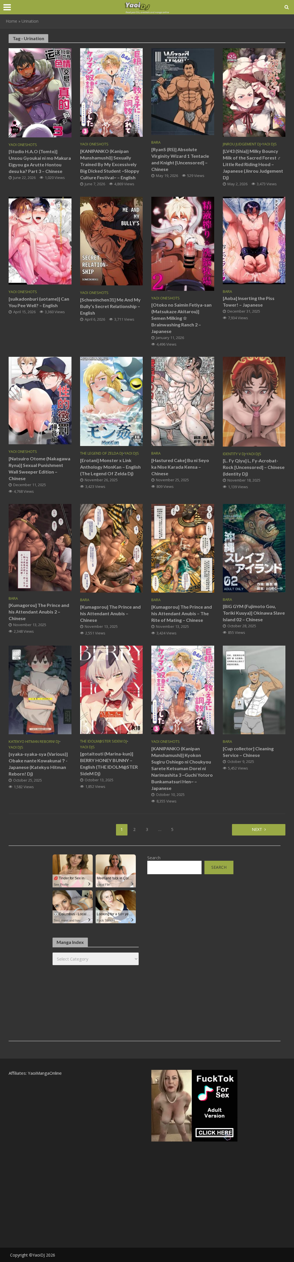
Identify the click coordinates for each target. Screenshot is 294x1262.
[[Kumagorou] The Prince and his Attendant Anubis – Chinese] (111, 548)
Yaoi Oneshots (23, 144)
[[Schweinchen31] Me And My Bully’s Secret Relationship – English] (111, 240)
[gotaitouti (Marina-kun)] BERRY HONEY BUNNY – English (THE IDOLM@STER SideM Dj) (109, 763)
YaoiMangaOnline (45, 1073)
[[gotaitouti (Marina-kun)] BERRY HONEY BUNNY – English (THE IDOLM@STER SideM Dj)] (111, 689)
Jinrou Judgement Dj (242, 144)
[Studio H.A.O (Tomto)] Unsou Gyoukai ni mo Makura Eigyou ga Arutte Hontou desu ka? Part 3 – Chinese (40, 161)
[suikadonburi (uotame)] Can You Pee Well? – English (39, 302)
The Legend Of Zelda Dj (101, 453)
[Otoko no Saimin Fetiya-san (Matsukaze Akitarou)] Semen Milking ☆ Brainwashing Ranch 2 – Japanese (181, 318)
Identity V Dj (234, 453)
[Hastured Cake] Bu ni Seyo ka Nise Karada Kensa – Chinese (180, 466)
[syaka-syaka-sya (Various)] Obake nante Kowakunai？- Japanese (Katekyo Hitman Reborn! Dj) (38, 763)
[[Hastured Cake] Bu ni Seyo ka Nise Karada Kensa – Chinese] (182, 401)
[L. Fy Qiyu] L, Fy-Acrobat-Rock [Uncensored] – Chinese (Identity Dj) (254, 467)
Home (11, 21)
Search (153, 857)
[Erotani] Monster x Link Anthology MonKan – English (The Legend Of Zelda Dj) (110, 466)
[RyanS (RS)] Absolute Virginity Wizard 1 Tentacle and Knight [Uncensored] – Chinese (180, 159)
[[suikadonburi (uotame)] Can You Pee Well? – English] (40, 240)
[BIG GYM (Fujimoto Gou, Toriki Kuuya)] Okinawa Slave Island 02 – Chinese (254, 612)
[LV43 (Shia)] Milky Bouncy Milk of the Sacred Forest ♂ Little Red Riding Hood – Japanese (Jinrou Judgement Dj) (253, 164)
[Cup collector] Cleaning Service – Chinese (248, 752)
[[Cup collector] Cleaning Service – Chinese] (254, 689)
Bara (155, 142)
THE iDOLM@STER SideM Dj (103, 741)
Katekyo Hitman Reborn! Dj (34, 741)
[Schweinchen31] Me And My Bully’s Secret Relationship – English (110, 306)
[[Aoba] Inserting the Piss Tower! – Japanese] (254, 240)
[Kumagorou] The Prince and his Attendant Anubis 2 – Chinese (39, 611)
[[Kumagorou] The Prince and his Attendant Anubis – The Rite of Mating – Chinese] (182, 548)
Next (257, 829)
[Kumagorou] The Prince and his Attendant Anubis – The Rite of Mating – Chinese (181, 613)
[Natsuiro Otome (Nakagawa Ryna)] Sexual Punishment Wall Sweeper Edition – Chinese (39, 468)
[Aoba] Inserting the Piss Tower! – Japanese (248, 301)
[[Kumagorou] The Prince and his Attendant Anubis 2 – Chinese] (40, 547)
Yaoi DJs (269, 144)
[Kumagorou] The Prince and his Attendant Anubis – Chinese (110, 613)
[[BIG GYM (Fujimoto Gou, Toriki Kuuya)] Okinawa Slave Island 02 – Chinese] (254, 547)
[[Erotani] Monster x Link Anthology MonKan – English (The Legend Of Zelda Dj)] (111, 401)
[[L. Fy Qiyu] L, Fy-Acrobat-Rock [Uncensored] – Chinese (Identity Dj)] (254, 401)
